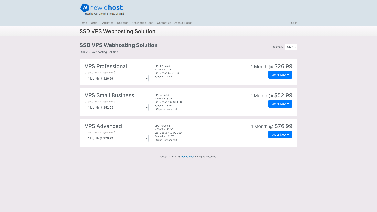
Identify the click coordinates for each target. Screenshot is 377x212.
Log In (293, 22)
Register (122, 22)
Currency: (278, 46)
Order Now (279, 74)
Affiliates (107, 22)
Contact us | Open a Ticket (174, 22)
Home (83, 22)
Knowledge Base (142, 22)
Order (94, 22)
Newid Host (187, 156)
